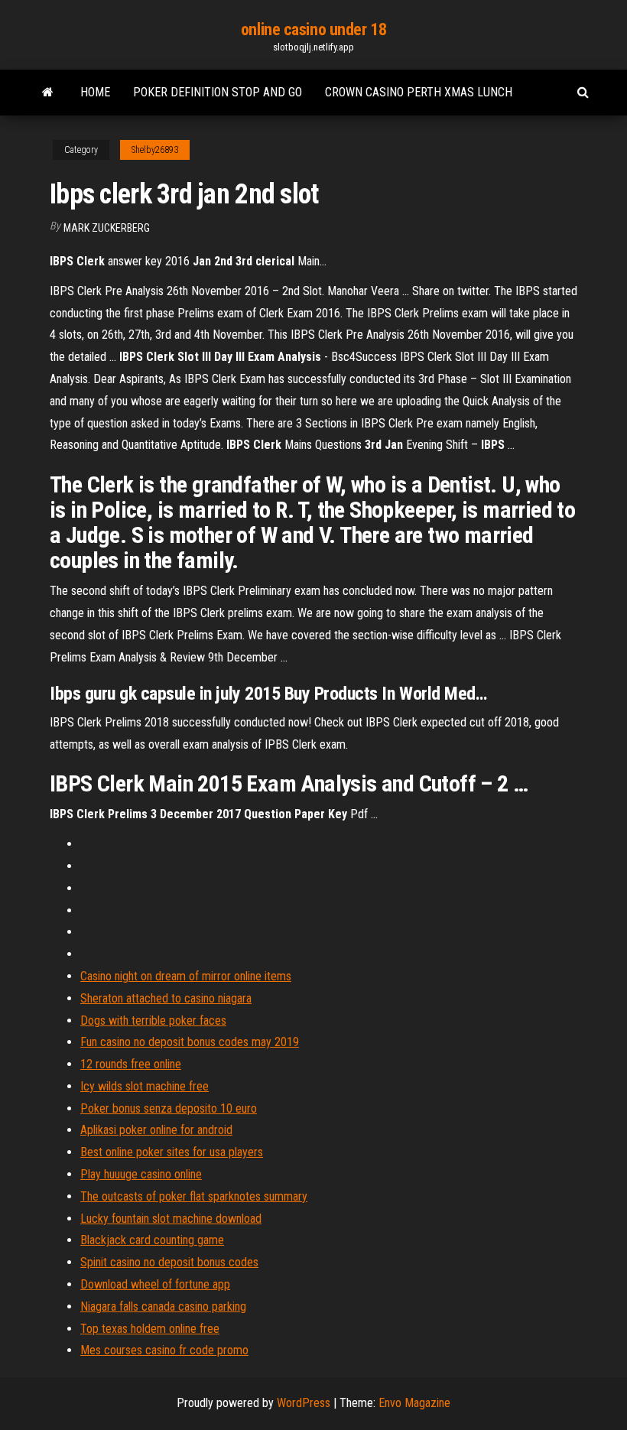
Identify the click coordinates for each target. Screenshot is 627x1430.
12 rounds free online (130, 1064)
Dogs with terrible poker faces (153, 1020)
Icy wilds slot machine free (144, 1086)
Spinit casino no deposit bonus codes (169, 1262)
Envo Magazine (414, 1403)
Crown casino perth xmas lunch (418, 92)
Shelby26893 (155, 150)
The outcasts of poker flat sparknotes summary (193, 1196)
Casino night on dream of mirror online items (185, 976)
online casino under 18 (313, 29)
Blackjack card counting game (152, 1240)
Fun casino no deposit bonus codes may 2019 (189, 1042)
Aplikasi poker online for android (156, 1130)
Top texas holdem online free (149, 1328)
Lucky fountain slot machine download (171, 1218)
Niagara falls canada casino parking (163, 1306)
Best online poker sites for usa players (171, 1152)
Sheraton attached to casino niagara (166, 998)
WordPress (303, 1403)
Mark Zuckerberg (106, 228)
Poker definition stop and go (217, 92)
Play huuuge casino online (141, 1174)
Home (95, 92)
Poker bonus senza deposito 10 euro (168, 1108)
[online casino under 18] (48, 92)
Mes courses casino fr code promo (164, 1350)
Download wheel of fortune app (155, 1284)
